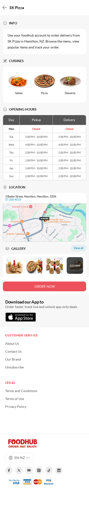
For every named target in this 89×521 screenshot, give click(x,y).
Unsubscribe (14, 367)
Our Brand (13, 359)
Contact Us (13, 351)
